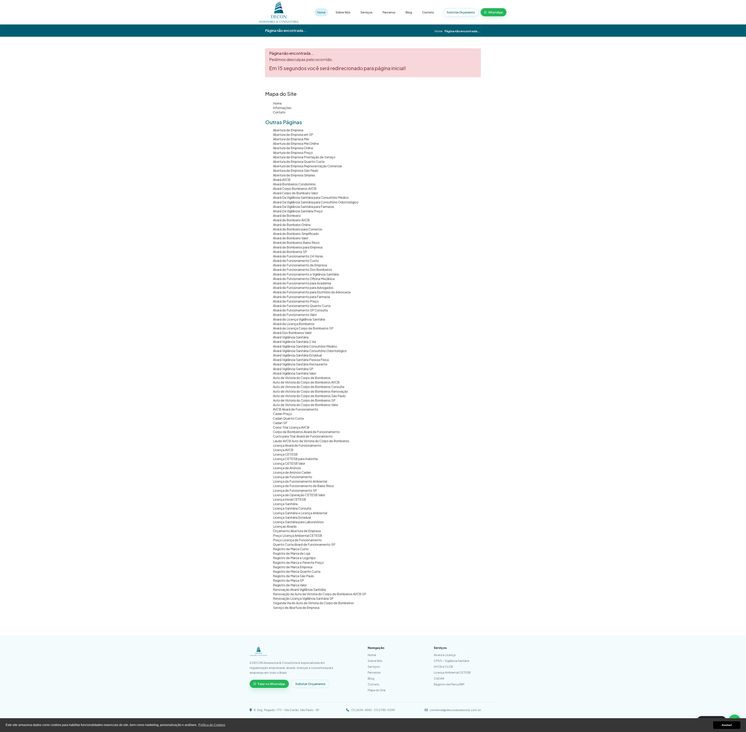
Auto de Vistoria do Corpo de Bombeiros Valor (305, 405)
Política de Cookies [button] (211, 725)
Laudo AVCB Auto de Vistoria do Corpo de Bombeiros (311, 441)
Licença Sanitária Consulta (292, 508)
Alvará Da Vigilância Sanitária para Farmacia (303, 207)
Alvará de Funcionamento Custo (296, 261)
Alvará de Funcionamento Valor (295, 315)
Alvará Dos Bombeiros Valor (292, 333)
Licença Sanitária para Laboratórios (298, 522)
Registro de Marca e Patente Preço (298, 562)
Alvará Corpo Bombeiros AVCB (294, 188)
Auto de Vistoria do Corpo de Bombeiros (302, 378)
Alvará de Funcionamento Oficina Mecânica (304, 279)
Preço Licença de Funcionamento (297, 540)
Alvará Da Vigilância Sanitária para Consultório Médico (311, 197)
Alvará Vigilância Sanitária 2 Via (294, 342)
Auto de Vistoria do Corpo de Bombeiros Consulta (308, 387)
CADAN (439, 678)
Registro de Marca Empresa (292, 567)
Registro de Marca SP (288, 580)
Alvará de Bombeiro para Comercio (297, 229)
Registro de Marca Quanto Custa (296, 571)
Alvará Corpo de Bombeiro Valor (295, 193)
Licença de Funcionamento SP (295, 490)
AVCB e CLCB (443, 666)
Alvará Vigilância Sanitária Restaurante (300, 364)
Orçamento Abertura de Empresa (297, 531)
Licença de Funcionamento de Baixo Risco (303, 486)
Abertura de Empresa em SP (293, 134)
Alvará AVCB (281, 180)
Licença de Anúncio (287, 468)
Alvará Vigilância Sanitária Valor (294, 373)
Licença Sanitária (285, 504)
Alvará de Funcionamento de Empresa (300, 265)
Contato (428, 12)
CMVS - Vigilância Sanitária (451, 660)
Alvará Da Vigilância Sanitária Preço (298, 211)
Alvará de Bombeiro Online (292, 225)
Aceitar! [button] (727, 725)
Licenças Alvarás (285, 526)
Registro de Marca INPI (449, 684)
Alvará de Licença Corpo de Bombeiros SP (303, 328)
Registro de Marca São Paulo (293, 576)
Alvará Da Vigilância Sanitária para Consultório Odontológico (315, 202)
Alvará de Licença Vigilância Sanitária (299, 319)
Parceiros (389, 12)
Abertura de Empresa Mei (291, 139)
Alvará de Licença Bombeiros (293, 324)
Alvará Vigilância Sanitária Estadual (297, 355)
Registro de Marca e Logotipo (294, 558)
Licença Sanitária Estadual (292, 517)
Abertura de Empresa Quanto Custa (298, 161)
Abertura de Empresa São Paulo (295, 170)
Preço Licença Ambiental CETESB (297, 535)
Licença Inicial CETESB (289, 499)
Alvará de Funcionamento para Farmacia (301, 297)
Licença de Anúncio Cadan (292, 472)
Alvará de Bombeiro (287, 216)
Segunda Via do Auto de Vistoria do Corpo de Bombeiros (313, 603)
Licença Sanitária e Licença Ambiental (300, 513)
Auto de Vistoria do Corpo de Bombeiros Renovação (310, 391)
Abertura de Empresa (288, 130)
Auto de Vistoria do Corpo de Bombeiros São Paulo (309, 396)
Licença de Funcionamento (292, 477)
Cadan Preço (282, 414)
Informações (282, 108)
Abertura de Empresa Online (293, 148)
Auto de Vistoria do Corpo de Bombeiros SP (304, 400)
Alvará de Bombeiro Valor (290, 238)
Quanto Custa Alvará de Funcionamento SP (304, 544)
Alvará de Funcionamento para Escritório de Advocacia (311, 292)
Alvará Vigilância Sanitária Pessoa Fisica (301, 360)
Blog (408, 12)
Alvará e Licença (445, 655)
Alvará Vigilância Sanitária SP (293, 369)
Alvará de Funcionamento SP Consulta (300, 310)
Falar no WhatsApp (271, 684)
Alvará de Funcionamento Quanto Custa (301, 306)
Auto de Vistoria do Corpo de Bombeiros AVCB (306, 382)
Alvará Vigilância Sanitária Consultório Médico (305, 346)
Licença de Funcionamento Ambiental (300, 481)
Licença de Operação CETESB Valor (299, 495)
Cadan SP (280, 423)
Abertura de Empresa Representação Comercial (307, 166)
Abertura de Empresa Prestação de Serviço (304, 157)
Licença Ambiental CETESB (452, 672)
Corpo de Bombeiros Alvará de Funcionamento (306, 432)
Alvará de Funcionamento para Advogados (303, 288)
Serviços (366, 12)
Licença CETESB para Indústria (295, 459)
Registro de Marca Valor (290, 585)
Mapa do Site (377, 690)
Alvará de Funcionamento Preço (296, 301)
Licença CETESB (285, 454)
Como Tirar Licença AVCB (291, 427)
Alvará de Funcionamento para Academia (302, 283)
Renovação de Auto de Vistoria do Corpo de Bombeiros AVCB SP (319, 594)
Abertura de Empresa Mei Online (296, 143)
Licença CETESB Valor (289, 463)
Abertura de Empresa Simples (294, 175)
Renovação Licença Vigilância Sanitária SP (303, 598)
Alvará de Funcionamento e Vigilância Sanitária (306, 274)
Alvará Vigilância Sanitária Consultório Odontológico (310, 351)
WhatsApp (495, 12)
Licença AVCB (283, 450)
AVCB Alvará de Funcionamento (295, 409)
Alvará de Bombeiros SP (290, 252)
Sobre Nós (343, 12)
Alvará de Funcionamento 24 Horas (298, 256)
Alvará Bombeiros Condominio (294, 184)
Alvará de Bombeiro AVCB (291, 220)
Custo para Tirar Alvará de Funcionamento (303, 436)
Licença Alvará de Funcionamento (297, 445)
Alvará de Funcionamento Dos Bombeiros (302, 270)
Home (321, 12)
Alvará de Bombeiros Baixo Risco (296, 243)
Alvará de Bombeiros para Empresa (297, 247)
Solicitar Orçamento (461, 12)
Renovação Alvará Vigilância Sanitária (299, 589)
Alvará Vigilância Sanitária (291, 337)
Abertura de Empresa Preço (293, 153)
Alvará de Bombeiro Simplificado (296, 234)
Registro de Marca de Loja (291, 553)
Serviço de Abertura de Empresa (296, 608)
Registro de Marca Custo (291, 549)
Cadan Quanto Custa (288, 418)
